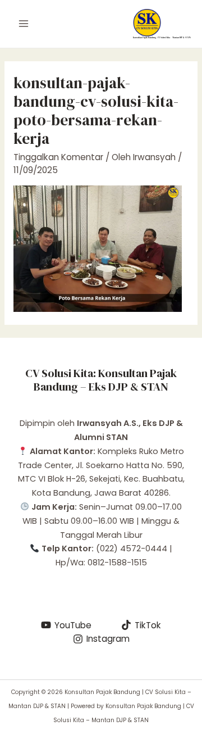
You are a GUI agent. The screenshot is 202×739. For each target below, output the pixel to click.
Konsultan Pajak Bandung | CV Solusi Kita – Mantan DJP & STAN (162, 37)
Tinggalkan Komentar (58, 157)
